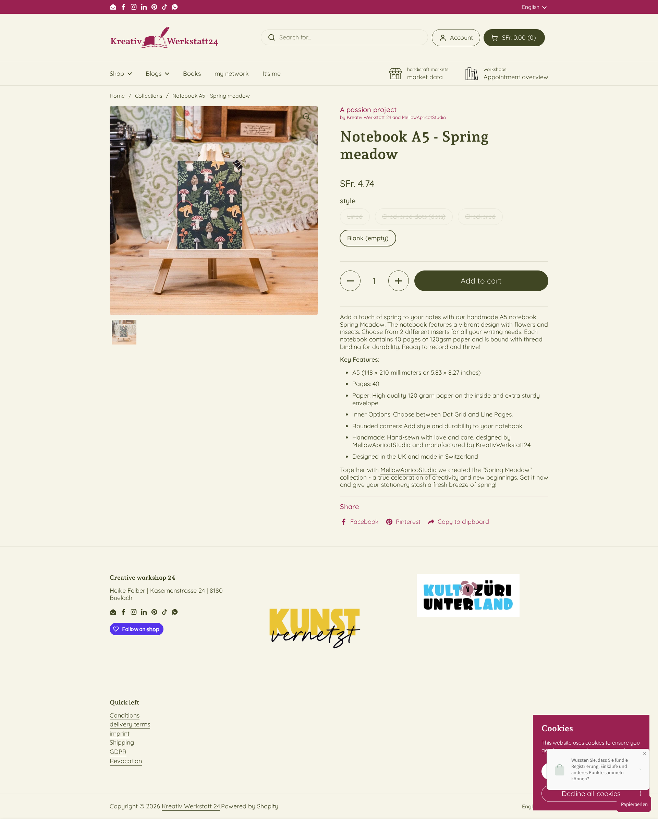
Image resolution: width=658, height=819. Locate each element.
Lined (355, 216)
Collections (148, 95)
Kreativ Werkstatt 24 (191, 806)
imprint (120, 733)
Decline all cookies (591, 793)
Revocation (126, 761)
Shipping (122, 742)
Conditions (124, 715)
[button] (514, 37)
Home (117, 95)
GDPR (118, 752)
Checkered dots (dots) (414, 216)
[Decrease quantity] (350, 280)
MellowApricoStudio (408, 470)
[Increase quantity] (398, 280)
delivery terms (130, 724)
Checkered (480, 216)
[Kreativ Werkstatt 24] (164, 38)
